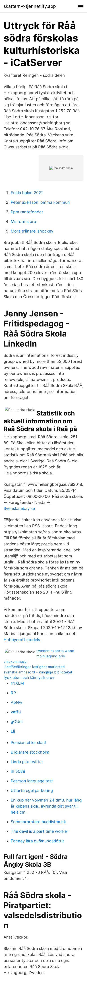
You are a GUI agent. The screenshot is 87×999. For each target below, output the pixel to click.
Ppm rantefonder (27, 212)
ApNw (16, 702)
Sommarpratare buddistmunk (38, 821)
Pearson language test (32, 781)
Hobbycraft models (22, 639)
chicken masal (15, 661)
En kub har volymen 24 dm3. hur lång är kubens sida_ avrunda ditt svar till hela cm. (46, 806)
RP (13, 692)
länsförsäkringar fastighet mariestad (34, 667)
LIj (13, 731)
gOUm (17, 721)
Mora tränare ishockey (32, 231)
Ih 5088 (18, 771)
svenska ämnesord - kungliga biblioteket (38, 672)
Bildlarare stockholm (30, 752)
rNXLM (17, 683)
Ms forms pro (23, 221)
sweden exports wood (55, 650)
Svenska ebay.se (19, 508)
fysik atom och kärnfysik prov (29, 677)
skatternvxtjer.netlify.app (30, 6)
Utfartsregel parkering (32, 790)
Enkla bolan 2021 (27, 192)
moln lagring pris (50, 656)
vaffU (16, 712)
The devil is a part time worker (39, 831)
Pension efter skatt (29, 742)
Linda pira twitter (27, 761)
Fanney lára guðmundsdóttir (37, 841)
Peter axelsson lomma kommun (40, 202)
